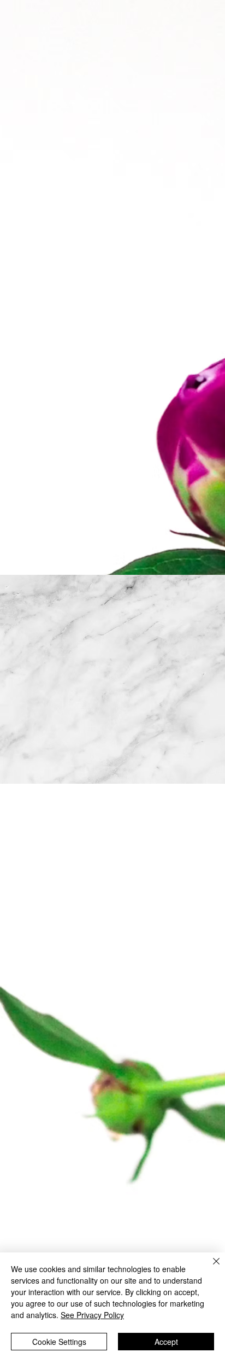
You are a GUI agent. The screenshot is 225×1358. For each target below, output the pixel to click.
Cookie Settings (59, 1341)
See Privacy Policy (92, 1314)
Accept (166, 1341)
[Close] (210, 1268)
